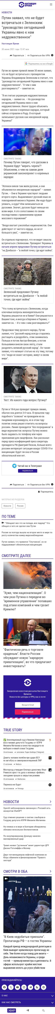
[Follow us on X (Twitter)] (11, 987)
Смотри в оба (15, 871)
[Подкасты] (43, 987)
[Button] (17, 55)
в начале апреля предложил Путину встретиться (27, 245)
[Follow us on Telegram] (30, 987)
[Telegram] (27, 1010)
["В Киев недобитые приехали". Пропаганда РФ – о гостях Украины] (27, 904)
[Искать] (43, 1010)
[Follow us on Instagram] (24, 987)
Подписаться (27, 471)
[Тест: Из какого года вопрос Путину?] (27, 379)
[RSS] (37, 987)
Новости (7, 12)
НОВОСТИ (11, 802)
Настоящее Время (10, 43)
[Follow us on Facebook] (4, 987)
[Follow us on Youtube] (17, 987)
